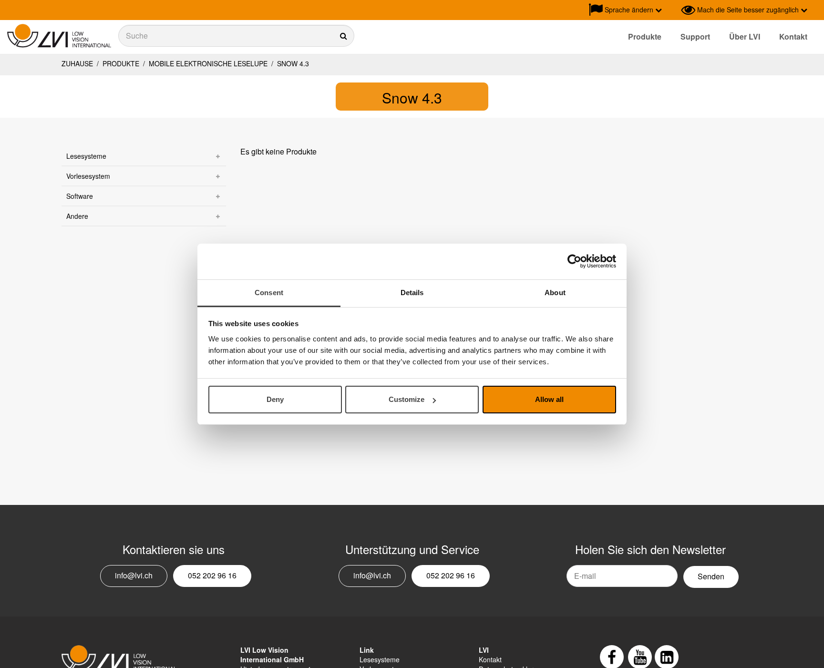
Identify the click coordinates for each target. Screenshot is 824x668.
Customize (406, 399)
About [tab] (555, 292)
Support (695, 36)
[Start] (59, 36)
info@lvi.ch (134, 575)
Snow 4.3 (292, 63)
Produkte (644, 36)
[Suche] (236, 36)
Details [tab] (412, 292)
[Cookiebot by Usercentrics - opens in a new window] (574, 261)
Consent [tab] (269, 292)
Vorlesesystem (88, 176)
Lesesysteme (86, 156)
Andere (77, 216)
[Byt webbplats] (671, 10)
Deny (275, 399)
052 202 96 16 (212, 575)
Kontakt (793, 36)
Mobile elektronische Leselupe (208, 63)
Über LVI (744, 36)
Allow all (549, 399)
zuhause (77, 63)
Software (79, 196)
